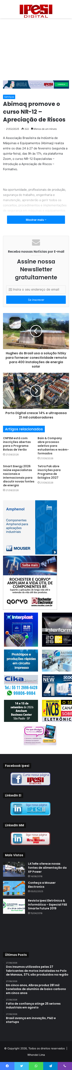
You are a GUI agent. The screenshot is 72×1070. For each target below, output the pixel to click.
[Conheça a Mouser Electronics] (14, 888)
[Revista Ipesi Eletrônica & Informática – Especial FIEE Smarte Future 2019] (14, 906)
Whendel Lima (36, 1054)
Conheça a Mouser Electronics (42, 885)
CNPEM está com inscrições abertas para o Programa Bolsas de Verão (17, 444)
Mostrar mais (35, 219)
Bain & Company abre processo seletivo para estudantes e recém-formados (53, 445)
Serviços (9, 96)
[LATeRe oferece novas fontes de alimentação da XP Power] (14, 869)
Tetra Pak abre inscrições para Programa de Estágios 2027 (49, 472)
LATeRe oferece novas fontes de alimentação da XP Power (47, 867)
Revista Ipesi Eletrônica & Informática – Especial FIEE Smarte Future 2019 (47, 904)
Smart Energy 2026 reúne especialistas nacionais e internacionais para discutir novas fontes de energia (18, 475)
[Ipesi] (36, 10)
